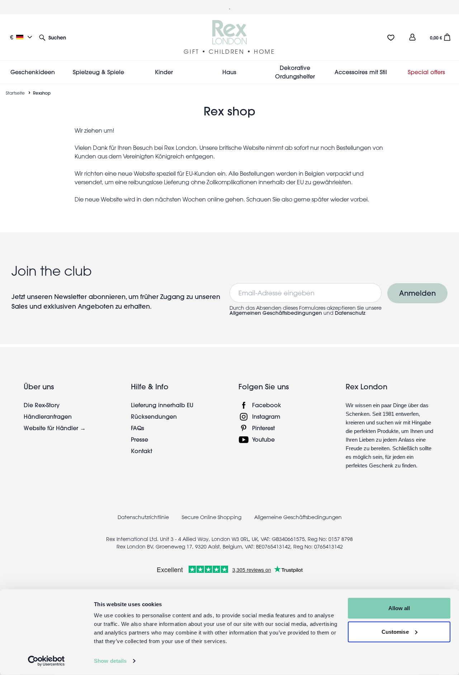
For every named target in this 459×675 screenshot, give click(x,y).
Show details (110, 661)
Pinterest (263, 428)
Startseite (15, 93)
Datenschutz (350, 313)
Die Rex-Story (42, 405)
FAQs (137, 428)
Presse (139, 439)
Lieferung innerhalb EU (162, 405)
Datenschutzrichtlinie (143, 517)
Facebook (266, 405)
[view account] (412, 37)
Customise (395, 631)
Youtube (263, 439)
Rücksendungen (154, 416)
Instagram (266, 416)
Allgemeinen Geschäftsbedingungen (276, 313)
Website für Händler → (55, 428)
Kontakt (141, 451)
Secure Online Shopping (212, 517)
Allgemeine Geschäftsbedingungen (298, 517)
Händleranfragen (48, 416)
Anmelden (417, 293)
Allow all (399, 608)
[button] (52, 37)
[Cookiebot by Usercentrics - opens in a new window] (46, 661)
